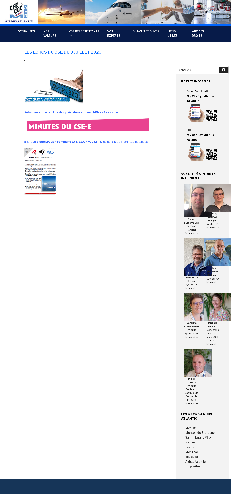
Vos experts (113, 33)
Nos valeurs (49, 33)
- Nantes (190, 442)
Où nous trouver (145, 31)
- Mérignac (191, 452)
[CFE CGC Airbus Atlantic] (115, 11)
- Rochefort (192, 447)
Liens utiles (173, 33)
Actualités (26, 31)
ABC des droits (198, 33)
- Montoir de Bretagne (199, 432)
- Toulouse (191, 457)
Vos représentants (84, 31)
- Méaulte (190, 428)
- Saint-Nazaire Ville (197, 437)
